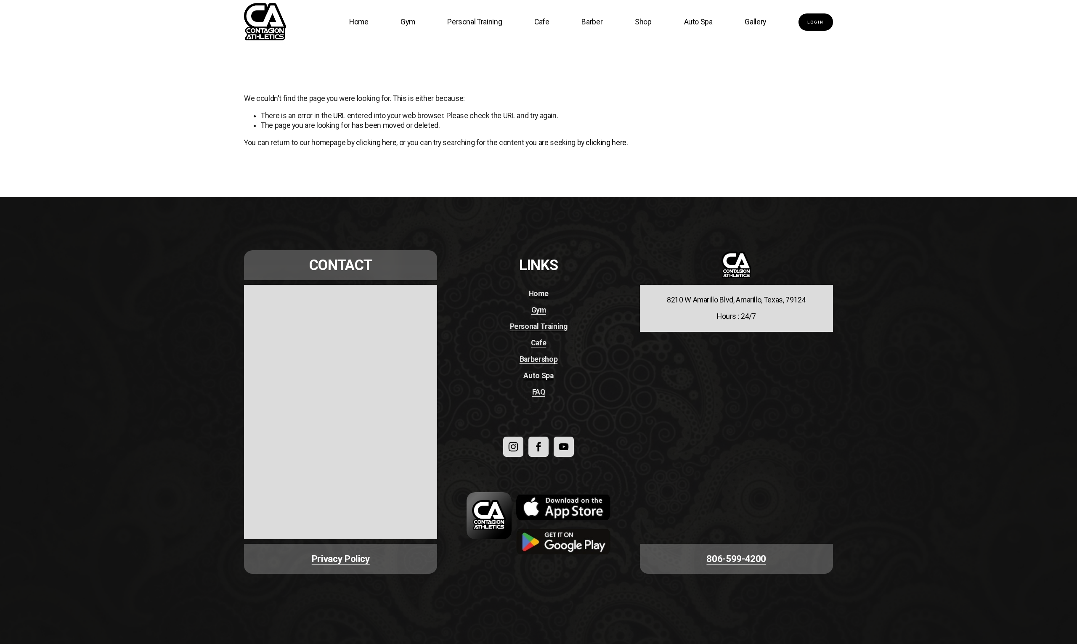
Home (359, 22)
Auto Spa (698, 22)
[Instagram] (513, 447)
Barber (591, 22)
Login (815, 22)
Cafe (541, 22)
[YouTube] (564, 447)
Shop (643, 22)
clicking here (376, 142)
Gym (408, 22)
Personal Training (474, 22)
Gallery (755, 22)
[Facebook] (538, 447)
